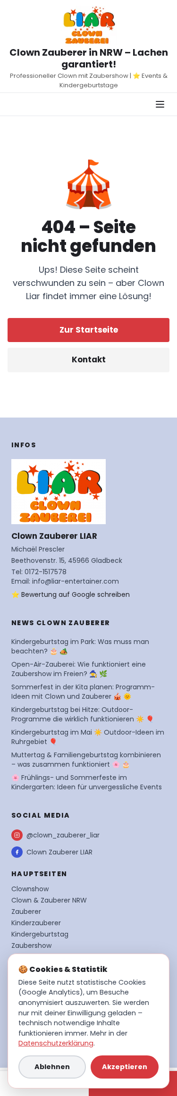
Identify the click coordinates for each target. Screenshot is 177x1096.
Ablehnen (52, 1066)
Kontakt (89, 359)
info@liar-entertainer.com (75, 581)
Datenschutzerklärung (55, 1043)
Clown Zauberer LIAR (59, 852)
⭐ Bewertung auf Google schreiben (70, 594)
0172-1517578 (46, 572)
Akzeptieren (124, 1066)
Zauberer (26, 911)
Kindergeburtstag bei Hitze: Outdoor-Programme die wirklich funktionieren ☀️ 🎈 (82, 714)
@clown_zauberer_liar (63, 835)
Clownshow (30, 889)
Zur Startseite (88, 329)
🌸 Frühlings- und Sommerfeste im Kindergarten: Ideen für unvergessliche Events (86, 782)
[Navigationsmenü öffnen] (160, 104)
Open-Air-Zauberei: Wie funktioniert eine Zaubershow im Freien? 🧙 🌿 (78, 669)
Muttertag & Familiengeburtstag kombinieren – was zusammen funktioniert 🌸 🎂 (86, 759)
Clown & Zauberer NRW (49, 900)
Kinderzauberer (36, 923)
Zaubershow (31, 945)
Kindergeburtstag (39, 934)
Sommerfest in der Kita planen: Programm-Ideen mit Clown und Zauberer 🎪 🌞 (83, 691)
